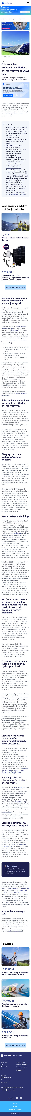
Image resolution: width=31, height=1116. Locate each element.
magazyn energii (21, 802)
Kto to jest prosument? (15, 931)
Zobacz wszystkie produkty (15, 287)
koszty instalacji (7, 812)
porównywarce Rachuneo (17, 194)
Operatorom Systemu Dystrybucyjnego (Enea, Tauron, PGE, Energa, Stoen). (15, 771)
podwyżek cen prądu (13, 168)
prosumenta (15, 331)
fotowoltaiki (18, 787)
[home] (7, 2)
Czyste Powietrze (14, 892)
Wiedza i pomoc (13, 19)
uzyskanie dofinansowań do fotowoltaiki (15, 888)
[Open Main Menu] (27, 3)
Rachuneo (4, 19)
